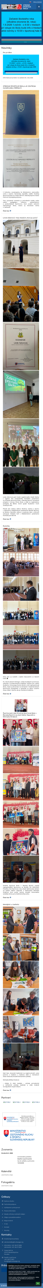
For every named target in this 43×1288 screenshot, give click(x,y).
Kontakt (6, 1227)
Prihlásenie (37, 2)
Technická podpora (10, 1204)
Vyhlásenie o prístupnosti (12, 1207)
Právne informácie (9, 1211)
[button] (30, 2)
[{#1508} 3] (26, 1102)
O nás (6, 1224)
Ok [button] (38, 1283)
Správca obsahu (9, 1201)
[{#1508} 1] (7, 1102)
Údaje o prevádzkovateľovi (12, 1217)
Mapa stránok (8, 1221)
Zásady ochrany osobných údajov (14, 1214)
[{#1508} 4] (36, 1102)
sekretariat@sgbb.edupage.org (13, 1242)
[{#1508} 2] (16, 1102)
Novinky (6, 1230)
